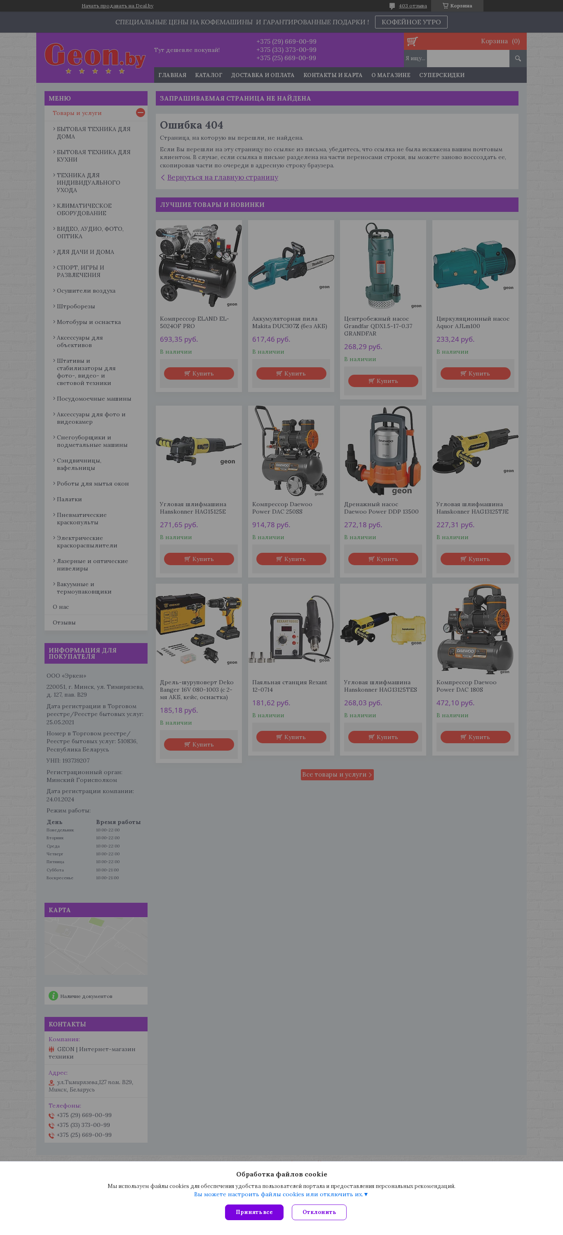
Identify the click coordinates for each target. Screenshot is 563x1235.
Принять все (254, 1212)
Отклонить (319, 1212)
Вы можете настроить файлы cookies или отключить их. (278, 1194)
